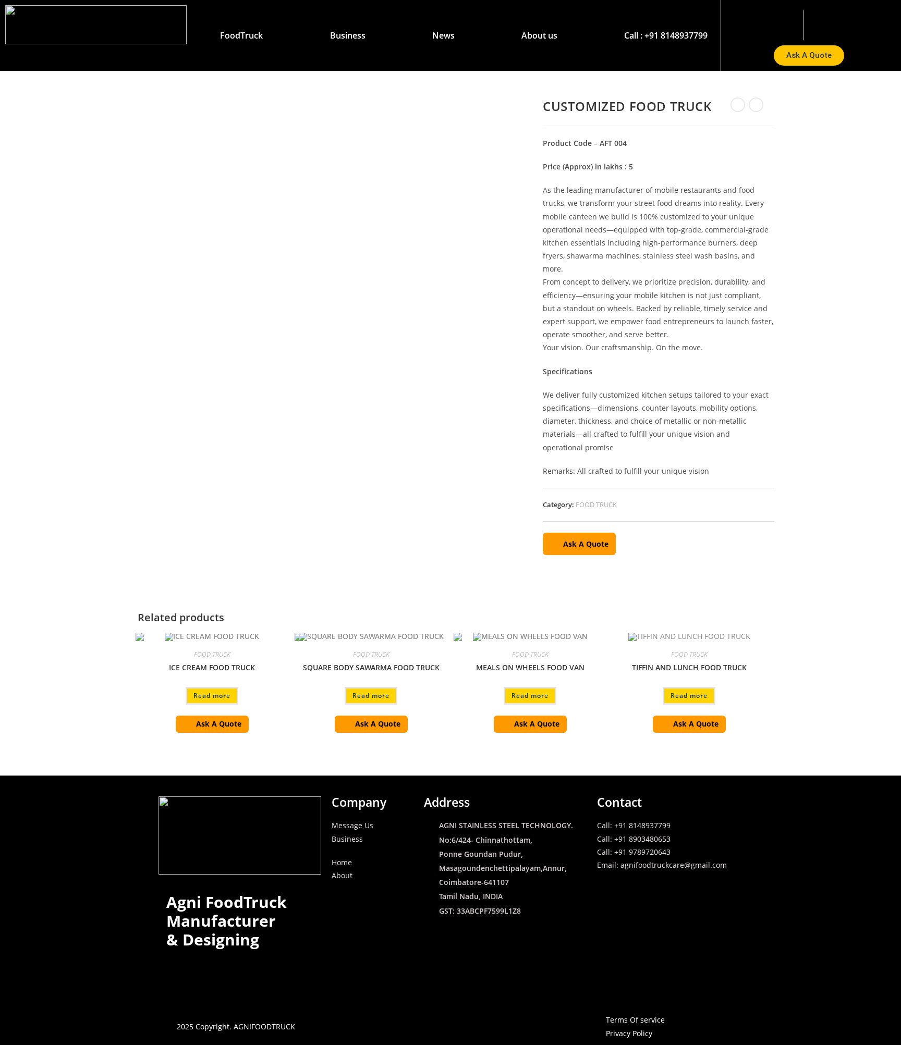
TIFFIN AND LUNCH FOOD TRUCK (689, 667)
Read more (211, 695)
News (443, 35)
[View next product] (756, 104)
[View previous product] (737, 104)
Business (348, 35)
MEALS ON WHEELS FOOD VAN (530, 667)
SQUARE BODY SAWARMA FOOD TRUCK (371, 667)
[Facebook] (852, 23)
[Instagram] (827, 23)
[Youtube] (877, 23)
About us (539, 35)
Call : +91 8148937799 (666, 35)
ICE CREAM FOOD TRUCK (212, 667)
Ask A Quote (585, 544)
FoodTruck (241, 35)
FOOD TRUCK (596, 504)
